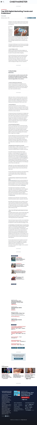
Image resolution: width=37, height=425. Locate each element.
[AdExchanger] (28, 378)
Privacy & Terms (17, 407)
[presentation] (13, 259)
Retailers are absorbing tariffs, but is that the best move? (18, 376)
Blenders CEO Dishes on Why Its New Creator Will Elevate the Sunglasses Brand (21, 272)
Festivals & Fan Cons (5, 373)
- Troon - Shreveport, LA (16, 337)
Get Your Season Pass (15, 316)
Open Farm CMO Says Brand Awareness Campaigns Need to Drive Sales (20, 266)
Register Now (13, 304)
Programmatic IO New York (17, 313)
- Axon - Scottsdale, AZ (18, 341)
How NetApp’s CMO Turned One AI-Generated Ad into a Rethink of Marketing (20, 279)
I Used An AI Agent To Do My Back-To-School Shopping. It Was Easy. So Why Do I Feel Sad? (30, 377)
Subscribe (20, 404)
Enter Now (13, 320)
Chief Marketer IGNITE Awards (16, 308)
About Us (15, 405)
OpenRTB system (12, 195)
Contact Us (20, 405)
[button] (1, 1)
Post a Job (14, 347)
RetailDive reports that (12, 180)
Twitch (18, 99)
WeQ (20, 244)
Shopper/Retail (18, 257)
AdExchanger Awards (16, 319)
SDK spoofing (23, 185)
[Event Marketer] (5, 378)
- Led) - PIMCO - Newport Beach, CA (18, 328)
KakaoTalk (21, 154)
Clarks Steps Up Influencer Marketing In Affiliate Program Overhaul (20, 260)
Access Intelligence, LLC (16, 419)
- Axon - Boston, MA (17, 344)
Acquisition (3, 9)
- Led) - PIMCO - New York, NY (18, 333)
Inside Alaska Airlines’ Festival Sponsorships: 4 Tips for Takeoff (7, 376)
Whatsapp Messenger (24, 156)
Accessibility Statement (18, 408)
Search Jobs (20, 347)
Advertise (15, 404)
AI (16, 276)
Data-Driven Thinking (28, 373)
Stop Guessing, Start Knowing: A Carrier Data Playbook (17, 302)
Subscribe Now (18, 358)
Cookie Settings (16, 406)
